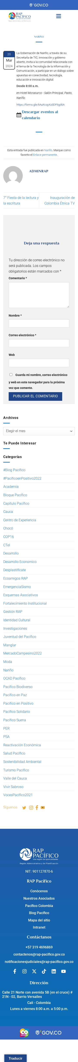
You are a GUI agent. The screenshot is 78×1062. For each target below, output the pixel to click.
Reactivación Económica (22, 745)
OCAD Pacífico (14, 678)
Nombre (15, 315)
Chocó (8, 528)
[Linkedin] (53, 971)
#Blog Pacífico (14, 470)
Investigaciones (15, 628)
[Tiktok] (44, 971)
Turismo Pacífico (16, 770)
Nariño (8, 670)
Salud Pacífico (14, 753)
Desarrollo (11, 553)
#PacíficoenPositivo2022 (22, 478)
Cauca (8, 512)
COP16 (8, 537)
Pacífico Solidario (16, 712)
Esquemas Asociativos (20, 595)
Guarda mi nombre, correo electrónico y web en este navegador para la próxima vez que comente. (38, 381)
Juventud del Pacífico (19, 637)
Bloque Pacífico (15, 495)
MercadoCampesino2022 (22, 653)
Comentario (18, 278)
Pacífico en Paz (15, 695)
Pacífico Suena (14, 720)
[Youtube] (63, 971)
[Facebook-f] (15, 971)
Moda (7, 662)
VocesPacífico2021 (18, 795)
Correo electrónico (22, 335)
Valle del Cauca (15, 778)
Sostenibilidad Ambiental (22, 762)
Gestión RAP (12, 612)
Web (12, 355)
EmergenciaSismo (17, 587)
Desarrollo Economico (20, 562)
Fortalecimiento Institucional (25, 603)
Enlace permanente (45, 154)
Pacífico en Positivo (18, 703)
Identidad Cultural (16, 620)
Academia (11, 487)
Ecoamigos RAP (15, 578)
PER (6, 728)
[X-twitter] (34, 971)
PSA (6, 737)
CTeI (6, 545)
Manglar (9, 645)
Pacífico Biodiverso (17, 687)
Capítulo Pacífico (16, 503)
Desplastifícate (14, 570)
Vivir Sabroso (13, 787)
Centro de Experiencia (19, 520)
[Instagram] (24, 971)
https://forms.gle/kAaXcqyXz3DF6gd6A (40, 104)
